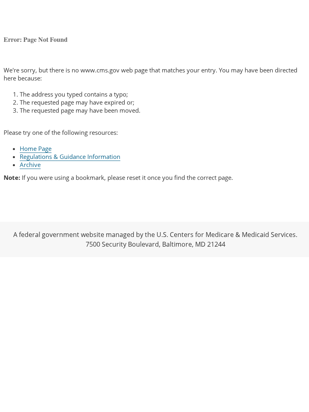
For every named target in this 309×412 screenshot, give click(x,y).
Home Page (36, 148)
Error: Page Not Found (36, 39)
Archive (30, 165)
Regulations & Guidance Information (70, 156)
